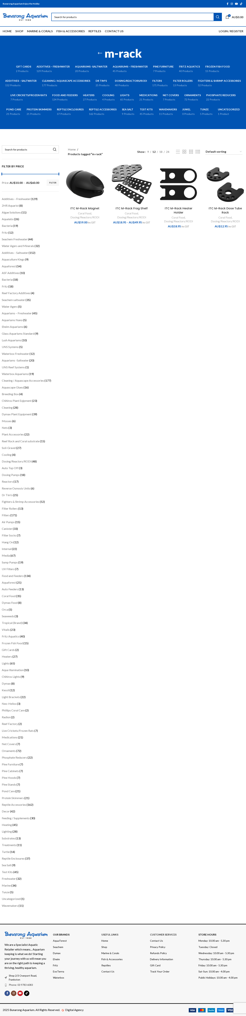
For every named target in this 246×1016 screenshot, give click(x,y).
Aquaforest (9, 266)
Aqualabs (8, 219)
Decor (6, 811)
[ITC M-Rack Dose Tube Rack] (225, 184)
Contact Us (107, 971)
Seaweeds (8, 616)
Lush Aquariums (11, 340)
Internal (6, 548)
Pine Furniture (10, 764)
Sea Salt (6, 865)
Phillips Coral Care (13, 710)
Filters (6, 515)
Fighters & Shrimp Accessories (20, 501)
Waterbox (58, 977)
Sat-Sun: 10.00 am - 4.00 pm (214, 971)
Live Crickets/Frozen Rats (18, 730)
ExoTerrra (58, 971)
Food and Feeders (12, 575)
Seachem (58, 946)
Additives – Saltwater (15, 252)
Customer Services (163, 934)
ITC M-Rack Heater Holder (178, 210)
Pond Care (8, 791)
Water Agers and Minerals (18, 246)
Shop (104, 946)
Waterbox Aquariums (15, 374)
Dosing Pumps (11, 474)
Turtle (5, 851)
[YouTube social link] (236, 3)
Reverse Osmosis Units (16, 488)
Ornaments (9, 750)
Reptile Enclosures (13, 858)
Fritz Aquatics (10, 636)
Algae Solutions (11, 212)
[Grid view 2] (184, 151)
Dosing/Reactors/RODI (16, 461)
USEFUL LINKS (109, 934)
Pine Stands (9, 784)
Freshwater (9, 878)
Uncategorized (11, 898)
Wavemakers (10, 905)
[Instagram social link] (232, 3)
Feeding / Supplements (16, 818)
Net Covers (9, 744)
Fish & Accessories (112, 959)
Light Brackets (11, 697)
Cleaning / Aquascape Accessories (23, 380)
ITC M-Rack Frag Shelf (132, 208)
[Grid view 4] (198, 151)
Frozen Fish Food (12, 643)
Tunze (5, 892)
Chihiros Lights (11, 676)
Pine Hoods (9, 777)
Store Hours (207, 934)
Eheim (56, 959)
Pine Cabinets (10, 771)
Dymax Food (9, 602)
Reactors (7, 481)
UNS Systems (10, 347)
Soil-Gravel (9, 447)
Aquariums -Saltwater (15, 360)
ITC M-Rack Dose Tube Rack (225, 210)
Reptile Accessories (14, 804)
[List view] (178, 151)
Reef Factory (10, 723)
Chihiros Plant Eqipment (17, 400)
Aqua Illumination (12, 670)
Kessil (5, 690)
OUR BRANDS (61, 934)
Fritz (5, 232)
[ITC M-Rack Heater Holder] (178, 184)
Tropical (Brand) (12, 622)
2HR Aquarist (10, 205)
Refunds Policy (158, 953)
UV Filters (8, 569)
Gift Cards (8, 649)
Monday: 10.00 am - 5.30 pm (214, 940)
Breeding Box (10, 394)
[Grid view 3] (191, 151)
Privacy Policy (157, 946)
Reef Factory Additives (16, 293)
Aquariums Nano (12, 320)
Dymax (6, 683)
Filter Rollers (10, 508)
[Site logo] (25, 16)
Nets (5, 427)
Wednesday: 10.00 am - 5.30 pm (216, 953)
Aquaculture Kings (13, 259)
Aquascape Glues (12, 387)
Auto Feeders (10, 589)
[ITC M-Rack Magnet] (85, 184)
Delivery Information (161, 959)
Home (72, 149)
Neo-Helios (9, 703)
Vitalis (6, 629)
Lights (5, 663)
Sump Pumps (10, 562)
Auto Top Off (10, 468)
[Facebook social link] (227, 3)
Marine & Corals (110, 953)
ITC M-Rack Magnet (84, 208)
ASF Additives (10, 273)
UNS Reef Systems (13, 367)
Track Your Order (159, 971)
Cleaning (7, 407)
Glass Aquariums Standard (18, 333)
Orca (5, 609)
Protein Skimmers (13, 798)
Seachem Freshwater (14, 239)
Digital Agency (74, 1009)
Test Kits (7, 872)
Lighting (7, 831)
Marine (6, 885)
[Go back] (99, 53)
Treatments (9, 845)
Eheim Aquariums (12, 326)
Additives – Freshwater (16, 199)
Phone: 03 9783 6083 (21, 984)
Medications (9, 737)
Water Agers (9, 306)
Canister (7, 528)
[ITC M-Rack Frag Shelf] (132, 184)
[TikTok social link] (241, 3)
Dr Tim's (7, 495)
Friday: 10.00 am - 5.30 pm (212, 965)
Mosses (7, 421)
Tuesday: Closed (207, 946)
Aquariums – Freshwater (17, 313)
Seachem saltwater (13, 300)
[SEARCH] (55, 149)
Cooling (7, 454)
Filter (52, 182)
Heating (7, 824)
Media (6, 555)
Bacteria (7, 225)
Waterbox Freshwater (15, 353)
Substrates (8, 838)
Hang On (7, 542)
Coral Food (8, 596)
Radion (6, 717)
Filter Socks (9, 535)
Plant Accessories (13, 434)
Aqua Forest (60, 940)
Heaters (7, 656)
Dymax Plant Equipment (17, 414)
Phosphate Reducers (14, 757)
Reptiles (106, 965)
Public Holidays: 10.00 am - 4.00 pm (218, 977)
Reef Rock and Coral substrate (20, 441)
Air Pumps (8, 522)
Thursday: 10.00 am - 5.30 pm (214, 959)
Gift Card (155, 965)
